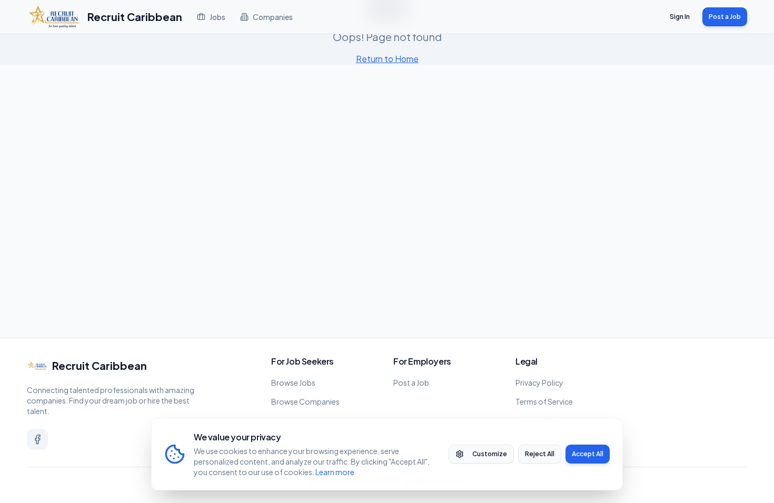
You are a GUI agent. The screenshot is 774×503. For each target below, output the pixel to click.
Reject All (539, 454)
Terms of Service (544, 401)
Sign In (680, 17)
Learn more (334, 472)
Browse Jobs (293, 382)
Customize (489, 454)
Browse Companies (305, 401)
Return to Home (387, 58)
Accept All (587, 454)
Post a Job (725, 17)
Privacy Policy (539, 382)
